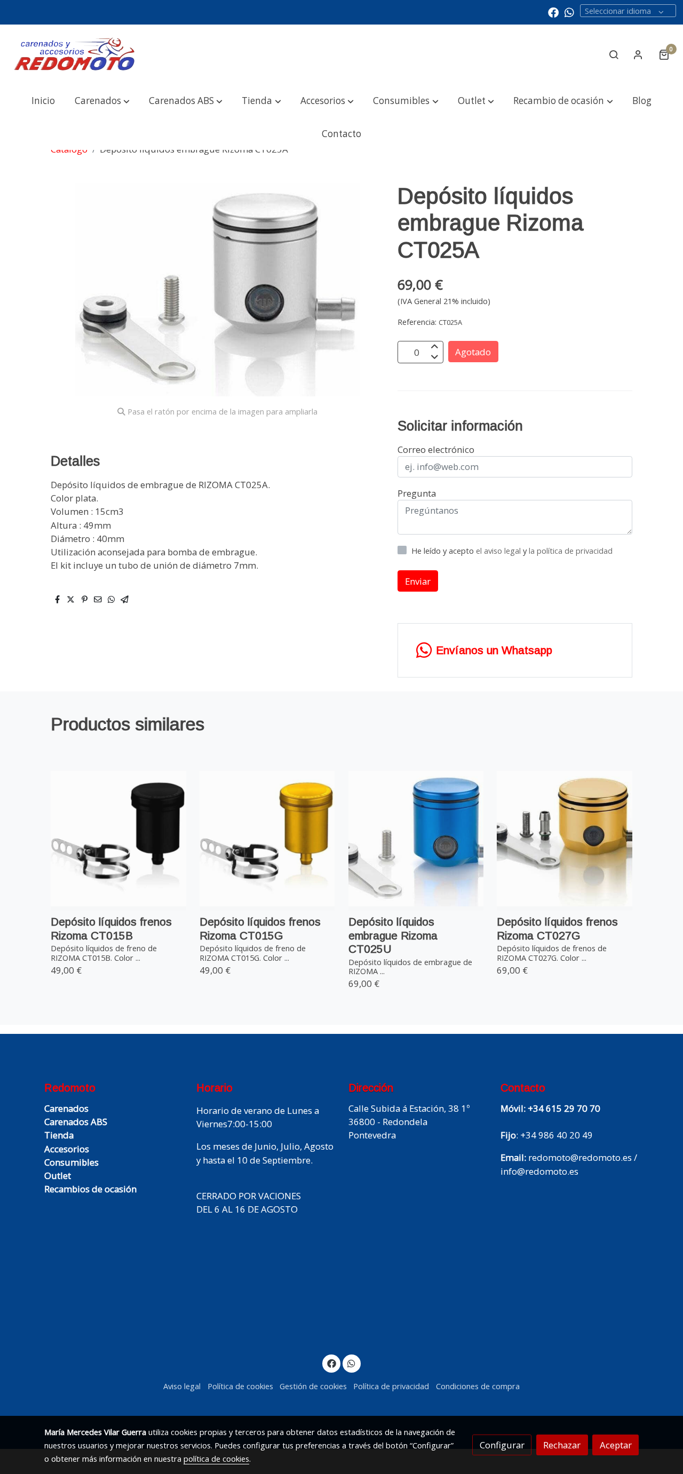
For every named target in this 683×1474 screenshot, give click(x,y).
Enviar (418, 581)
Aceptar (616, 1445)
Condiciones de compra (478, 1386)
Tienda (59, 1135)
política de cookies (216, 1458)
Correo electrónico (436, 449)
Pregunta (417, 493)
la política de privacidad (571, 550)
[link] (75, 54)
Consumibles (71, 1162)
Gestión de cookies (313, 1386)
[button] (102, 101)
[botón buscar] (613, 54)
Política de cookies (240, 1386)
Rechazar (562, 1445)
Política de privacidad (391, 1386)
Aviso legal (182, 1386)
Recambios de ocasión (90, 1189)
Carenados (66, 1108)
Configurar (502, 1445)
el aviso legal (499, 550)
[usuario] (638, 54)
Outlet (57, 1175)
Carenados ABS (75, 1122)
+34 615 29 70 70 (564, 1108)
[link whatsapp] (569, 11)
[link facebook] (553, 11)
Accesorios (66, 1149)
